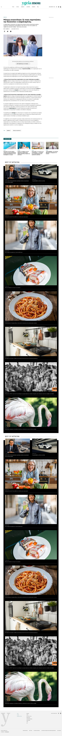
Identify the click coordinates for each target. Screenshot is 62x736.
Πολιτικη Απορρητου (37, 730)
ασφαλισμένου (12, 108)
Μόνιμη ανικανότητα (16, 130)
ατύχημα (14, 112)
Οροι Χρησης (59, 730)
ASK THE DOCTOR (29, 716)
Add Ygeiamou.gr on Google (22, 63)
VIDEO (27, 714)
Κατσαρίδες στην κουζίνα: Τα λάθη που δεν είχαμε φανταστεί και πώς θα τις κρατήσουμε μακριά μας (21, 358)
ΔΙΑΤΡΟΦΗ (28, 6)
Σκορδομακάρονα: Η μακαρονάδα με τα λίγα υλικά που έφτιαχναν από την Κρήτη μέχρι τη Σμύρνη (21, 597)
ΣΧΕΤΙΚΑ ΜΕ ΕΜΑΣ (25, 730)
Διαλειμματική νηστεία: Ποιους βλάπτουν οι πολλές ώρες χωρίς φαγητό (16, 216)
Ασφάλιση (8, 130)
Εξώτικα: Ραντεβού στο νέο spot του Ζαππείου (12, 287)
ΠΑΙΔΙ (27, 721)
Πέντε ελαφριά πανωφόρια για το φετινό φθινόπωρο (13, 252)
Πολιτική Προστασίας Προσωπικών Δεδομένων (48, 730)
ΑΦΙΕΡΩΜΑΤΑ (28, 720)
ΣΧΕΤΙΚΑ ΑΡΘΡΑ (7, 138)
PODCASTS (33, 6)
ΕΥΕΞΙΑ (17, 6)
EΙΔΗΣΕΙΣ (28, 713)
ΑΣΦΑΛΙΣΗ (22, 6)
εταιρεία (16, 90)
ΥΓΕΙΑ (13, 6)
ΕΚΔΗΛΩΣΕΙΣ (28, 717)
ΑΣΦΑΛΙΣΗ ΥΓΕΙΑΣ (19, 716)
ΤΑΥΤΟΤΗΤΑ (30, 730)
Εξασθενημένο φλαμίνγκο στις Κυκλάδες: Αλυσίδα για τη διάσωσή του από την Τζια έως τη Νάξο (20, 429)
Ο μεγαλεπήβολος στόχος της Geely (38, 180)
